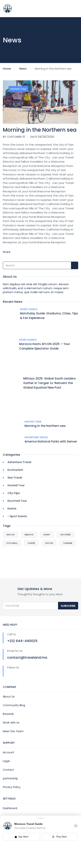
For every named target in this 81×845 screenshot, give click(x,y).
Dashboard (10, 808)
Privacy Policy (12, 787)
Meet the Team (13, 731)
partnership (10, 778)
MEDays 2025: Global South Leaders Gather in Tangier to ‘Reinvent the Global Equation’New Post (49, 382)
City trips (14, 493)
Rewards (8, 714)
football (12, 543)
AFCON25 (65, 534)
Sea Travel (15, 477)
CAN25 (31, 543)
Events (12, 508)
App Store (23, 836)
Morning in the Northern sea (45, 426)
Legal (6, 761)
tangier (67, 543)
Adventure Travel (36, 437)
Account (8, 752)
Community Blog (14, 705)
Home (7, 69)
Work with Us (11, 722)
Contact (8, 770)
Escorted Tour (17, 501)
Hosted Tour (18, 89)
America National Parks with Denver (50, 441)
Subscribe (68, 606)
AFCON (49, 543)
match (11, 534)
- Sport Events (17, 516)
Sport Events (28, 309)
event (47, 534)
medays (29, 534)
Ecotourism (15, 470)
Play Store (61, 836)
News (23, 69)
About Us (9, 696)
